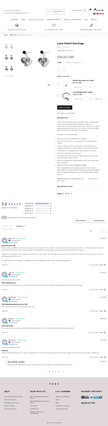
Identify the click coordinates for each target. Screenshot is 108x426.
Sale (86, 20)
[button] (102, 265)
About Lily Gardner (62, 397)
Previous (6, 76)
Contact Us (34, 409)
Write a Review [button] (99, 220)
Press (58, 400)
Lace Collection (36, 20)
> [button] (62, 371)
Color (59, 62)
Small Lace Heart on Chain (83, 80)
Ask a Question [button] (81, 220)
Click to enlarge (49, 85)
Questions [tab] (19, 226)
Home (14, 35)
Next (11, 76)
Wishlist (90, 9)
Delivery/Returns (65, 186)
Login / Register (76, 10)
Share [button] (6, 265)
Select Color (78, 87)
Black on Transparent (73, 62)
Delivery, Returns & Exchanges (37, 412)
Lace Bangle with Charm (82, 92)
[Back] (6, 35)
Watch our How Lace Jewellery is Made (71, 165)
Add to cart (64, 107)
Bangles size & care (11, 403)
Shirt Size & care (10, 400)
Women (14, 20)
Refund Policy (9, 406)
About (94, 20)
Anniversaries (54, 20)
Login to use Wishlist (67, 113)
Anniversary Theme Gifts (13, 397)
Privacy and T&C (62, 409)
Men (23, 20)
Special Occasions (72, 20)
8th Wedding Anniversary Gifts (39, 397)
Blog (57, 403)
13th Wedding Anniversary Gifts (39, 402)
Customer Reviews (63, 406)
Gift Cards (33, 406)
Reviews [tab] (5, 226)
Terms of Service (10, 409)
